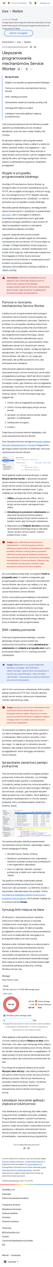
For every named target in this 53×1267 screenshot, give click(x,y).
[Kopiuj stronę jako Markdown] (27, 69)
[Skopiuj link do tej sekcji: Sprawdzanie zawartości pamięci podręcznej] (20, 766)
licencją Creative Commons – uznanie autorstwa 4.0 (22, 1161)
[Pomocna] (31, 47)
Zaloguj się (45, 3)
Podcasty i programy (10, 1221)
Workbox (17, 11)
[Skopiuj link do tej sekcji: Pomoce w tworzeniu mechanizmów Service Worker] (47, 306)
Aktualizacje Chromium (11, 1209)
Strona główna (8, 42)
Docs (5, 11)
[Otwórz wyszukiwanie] (30, 3)
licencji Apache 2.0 (34, 1164)
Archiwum (6, 1217)
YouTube (5, 1236)
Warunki (5, 1255)
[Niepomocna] (35, 47)
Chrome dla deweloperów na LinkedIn (17, 1240)
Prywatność (16, 1255)
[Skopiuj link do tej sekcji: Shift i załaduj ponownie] (37, 630)
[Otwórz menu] (4, 3)
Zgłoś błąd (6, 1194)
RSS (3, 1244)
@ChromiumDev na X (11, 1232)
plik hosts (6, 215)
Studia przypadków (10, 1213)
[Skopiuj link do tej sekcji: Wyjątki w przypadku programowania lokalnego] (41, 177)
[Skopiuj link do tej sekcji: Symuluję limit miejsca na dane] (46, 910)
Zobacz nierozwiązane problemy (15, 1198)
